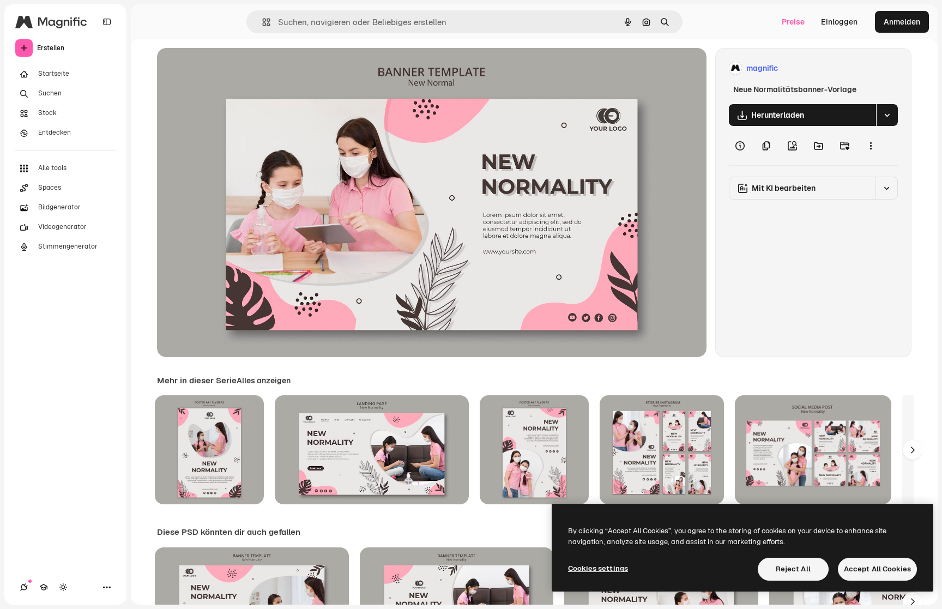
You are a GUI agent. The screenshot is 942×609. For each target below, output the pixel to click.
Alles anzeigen (264, 380)
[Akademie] (43, 587)
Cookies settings (598, 568)
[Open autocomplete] (262, 22)
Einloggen (839, 22)
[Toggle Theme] (63, 587)
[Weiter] (912, 449)
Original (227, 68)
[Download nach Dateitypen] (887, 115)
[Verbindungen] (24, 587)
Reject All (793, 569)
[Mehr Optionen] (870, 145)
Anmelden (902, 22)
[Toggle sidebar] (107, 22)
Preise (793, 22)
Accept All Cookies (877, 569)
